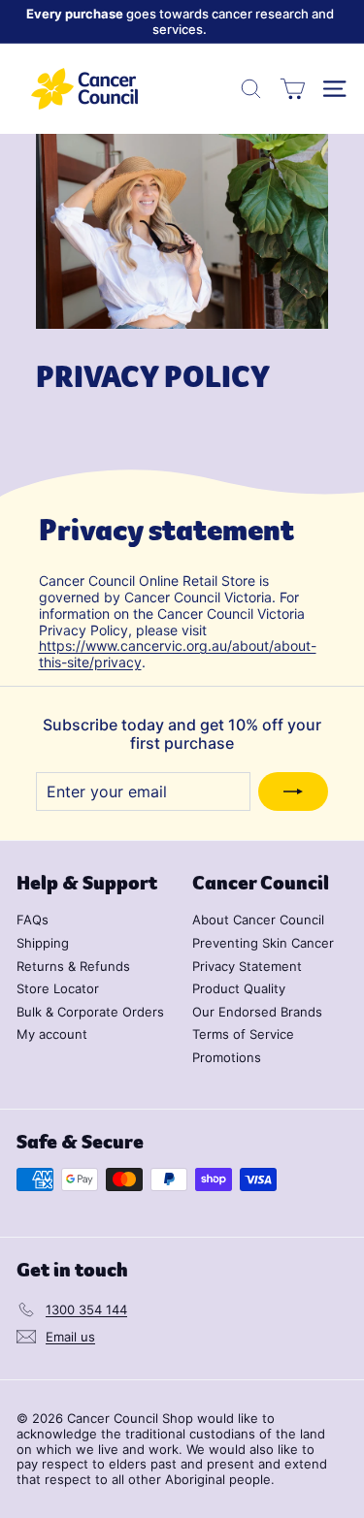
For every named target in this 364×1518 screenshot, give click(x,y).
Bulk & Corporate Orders (90, 1011)
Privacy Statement (247, 966)
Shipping (43, 943)
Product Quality (238, 988)
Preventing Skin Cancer (263, 943)
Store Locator (58, 988)
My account (52, 1034)
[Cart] (292, 88)
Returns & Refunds (73, 966)
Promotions (226, 1057)
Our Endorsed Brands (257, 1011)
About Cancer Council (258, 919)
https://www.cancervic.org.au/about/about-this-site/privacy (177, 653)
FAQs (33, 919)
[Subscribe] (293, 791)
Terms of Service (243, 1034)
